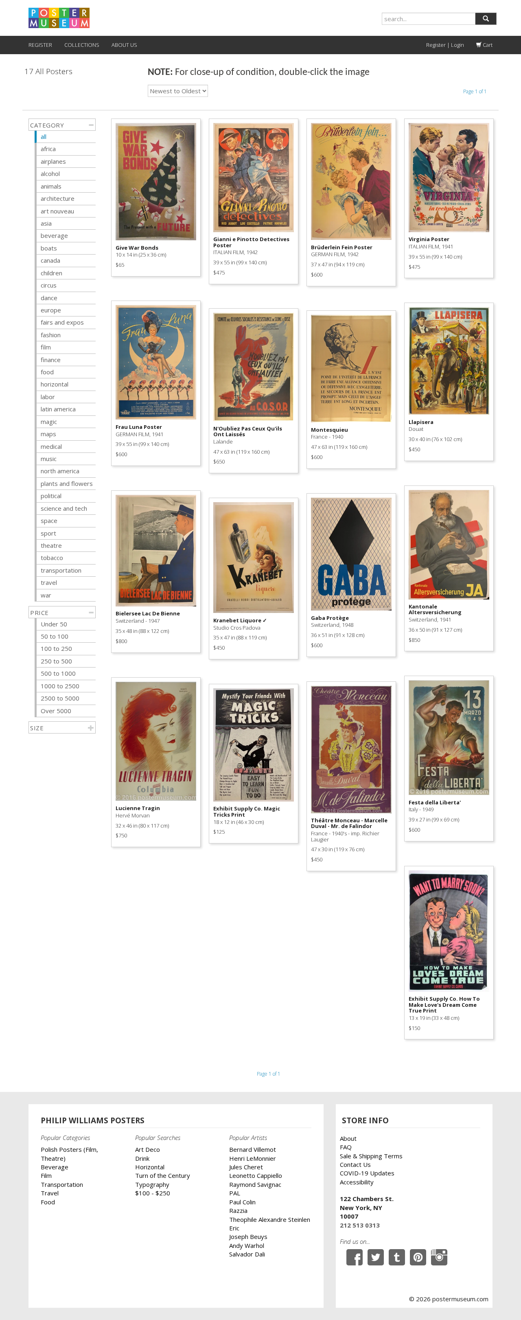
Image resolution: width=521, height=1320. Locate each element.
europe (51, 310)
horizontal (54, 384)
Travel (50, 1193)
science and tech (64, 508)
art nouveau (57, 211)
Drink (142, 1158)
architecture (57, 198)
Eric (234, 1228)
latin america (58, 409)
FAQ (346, 1147)
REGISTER (40, 44)
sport (48, 533)
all (43, 136)
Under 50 (54, 624)
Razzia (238, 1210)
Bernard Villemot (252, 1149)
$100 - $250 (152, 1193)
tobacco (52, 557)
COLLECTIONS (81, 44)
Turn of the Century (162, 1175)
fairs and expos (62, 322)
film (46, 347)
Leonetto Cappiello (255, 1175)
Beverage (54, 1167)
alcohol (50, 173)
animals (51, 186)
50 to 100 (54, 636)
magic (49, 421)
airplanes (53, 161)
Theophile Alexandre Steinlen (269, 1219)
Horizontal (149, 1167)
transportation (61, 570)
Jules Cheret (246, 1167)
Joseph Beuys (248, 1236)
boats (49, 248)
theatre (51, 545)
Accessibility (357, 1182)
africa (48, 149)
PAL (234, 1193)
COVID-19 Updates (367, 1173)
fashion (51, 335)
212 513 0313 (360, 1225)
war (46, 595)
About (348, 1138)
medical (51, 446)
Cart (487, 44)
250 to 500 (56, 661)
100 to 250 (56, 648)
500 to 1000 (58, 673)
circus (49, 285)
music (49, 459)
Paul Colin (242, 1202)
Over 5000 (56, 711)
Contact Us (355, 1164)
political (51, 496)
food (47, 372)
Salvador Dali (247, 1254)
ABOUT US (124, 44)
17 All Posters (48, 71)
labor (48, 397)
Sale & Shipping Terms (371, 1156)
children (51, 273)
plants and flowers (67, 483)
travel (49, 582)
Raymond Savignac (255, 1184)
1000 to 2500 (60, 686)
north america (60, 471)
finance (51, 360)
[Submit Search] (486, 19)
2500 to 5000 (60, 698)
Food (48, 1202)
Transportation (62, 1184)
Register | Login (445, 44)
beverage (54, 235)
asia (46, 223)
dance (49, 298)
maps (48, 434)
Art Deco (147, 1149)
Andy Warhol (246, 1245)
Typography (152, 1184)
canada (50, 260)
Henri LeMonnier (252, 1158)
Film (46, 1175)
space (49, 520)
